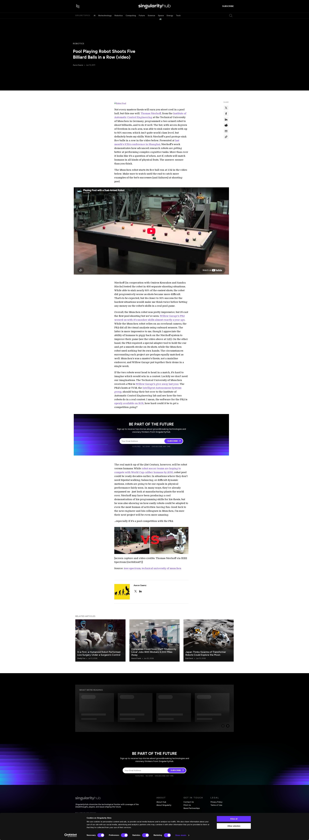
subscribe (228, 6)
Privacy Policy (216, 802)
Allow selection (233, 826)
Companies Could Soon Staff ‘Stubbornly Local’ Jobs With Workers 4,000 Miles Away (153, 652)
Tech (178, 15)
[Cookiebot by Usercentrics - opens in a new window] (70, 835)
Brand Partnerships (191, 808)
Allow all (233, 819)
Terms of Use (216, 805)
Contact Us (188, 802)
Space (161, 15)
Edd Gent (189, 658)
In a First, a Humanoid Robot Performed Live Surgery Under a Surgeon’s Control (98, 653)
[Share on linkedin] (226, 119)
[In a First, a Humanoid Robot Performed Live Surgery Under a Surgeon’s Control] (100, 640)
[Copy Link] (226, 136)
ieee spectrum (132, 568)
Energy (170, 15)
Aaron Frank (136, 658)
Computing (131, 15)
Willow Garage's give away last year (157, 384)
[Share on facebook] (226, 113)
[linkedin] (140, 591)
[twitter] (135, 591)
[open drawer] (77, 6)
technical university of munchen (161, 568)
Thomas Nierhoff (151, 113)
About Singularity (163, 805)
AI (94, 15)
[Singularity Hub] (154, 6)
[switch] (124, 835)
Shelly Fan (81, 658)
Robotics (119, 15)
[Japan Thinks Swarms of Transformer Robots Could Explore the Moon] (208, 640)
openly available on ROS (129, 403)
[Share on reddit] (226, 125)
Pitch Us (187, 805)
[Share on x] (226, 107)
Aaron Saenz (78, 65)
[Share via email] (226, 131)
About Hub (161, 802)
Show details (180, 835)
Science (151, 15)
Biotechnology (105, 15)
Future (142, 15)
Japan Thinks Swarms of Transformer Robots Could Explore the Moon (205, 653)
